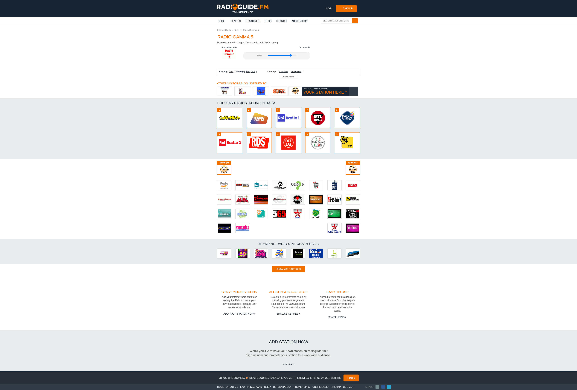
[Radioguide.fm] (243, 8)
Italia (237, 30)
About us (232, 387)
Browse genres (287, 313)
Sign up (288, 364)
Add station (300, 21)
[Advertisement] (337, 47)
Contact (348, 387)
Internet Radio (224, 30)
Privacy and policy (259, 387)
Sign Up (348, 8)
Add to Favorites (229, 47)
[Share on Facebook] (345, 73)
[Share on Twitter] (349, 73)
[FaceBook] (384, 387)
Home (223, 21)
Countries (253, 21)
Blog (268, 21)
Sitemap (336, 387)
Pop (248, 71)
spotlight (224, 162)
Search (281, 21)
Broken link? (302, 387)
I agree (351, 378)
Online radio (320, 387)
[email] (378, 387)
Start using (336, 317)
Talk (253, 71)
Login (328, 8)
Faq (242, 387)
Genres (235, 21)
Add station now (288, 342)
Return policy (282, 387)
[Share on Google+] (352, 73)
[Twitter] (390, 387)
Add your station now (238, 313)
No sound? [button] (304, 47)
